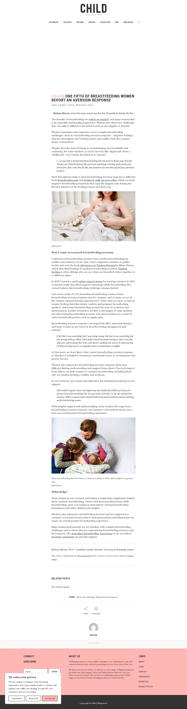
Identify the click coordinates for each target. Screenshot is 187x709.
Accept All (50, 698)
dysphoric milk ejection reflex (100, 180)
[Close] (58, 675)
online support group (90, 281)
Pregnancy (113, 597)
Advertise (143, 682)
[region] (33, 688)
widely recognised (99, 119)
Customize (17, 698)
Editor (90, 105)
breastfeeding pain (68, 180)
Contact (143, 672)
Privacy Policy (146, 687)
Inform (71, 105)
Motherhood (80, 105)
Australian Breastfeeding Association (91, 533)
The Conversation (84, 556)
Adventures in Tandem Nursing (97, 265)
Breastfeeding (88, 597)
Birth (79, 597)
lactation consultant (63, 537)
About (142, 662)
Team (141, 667)
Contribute (144, 677)
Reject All (33, 698)
